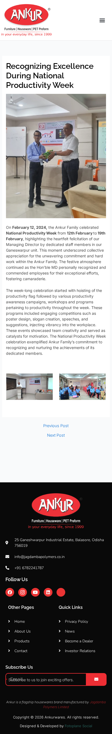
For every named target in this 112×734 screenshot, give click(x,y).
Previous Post (56, 426)
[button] (102, 20)
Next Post (56, 435)
